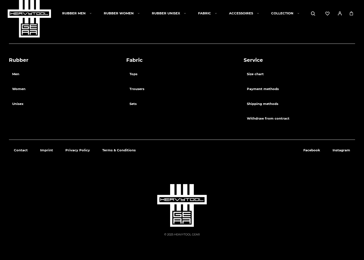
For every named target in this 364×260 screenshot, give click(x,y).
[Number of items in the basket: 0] (351, 13)
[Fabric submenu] (216, 13)
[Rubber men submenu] (91, 13)
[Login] (340, 13)
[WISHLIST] (327, 13)
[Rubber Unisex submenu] (185, 13)
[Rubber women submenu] (139, 13)
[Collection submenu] (298, 13)
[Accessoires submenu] (258, 13)
